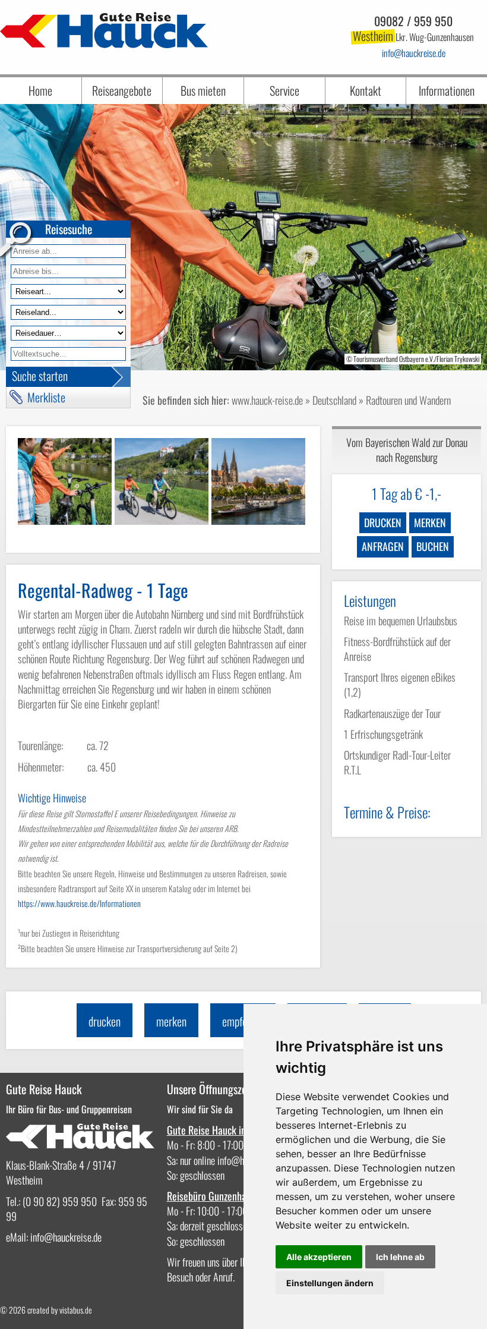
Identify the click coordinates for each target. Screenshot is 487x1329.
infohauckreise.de (413, 53)
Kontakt (365, 90)
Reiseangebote (121, 90)
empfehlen (243, 1021)
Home (40, 90)
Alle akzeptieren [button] (319, 1257)
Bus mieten (203, 90)
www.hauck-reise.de (267, 400)
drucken (382, 522)
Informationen (447, 90)
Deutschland (334, 400)
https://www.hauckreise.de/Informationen (79, 903)
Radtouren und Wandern (408, 400)
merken (430, 522)
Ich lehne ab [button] (400, 1257)
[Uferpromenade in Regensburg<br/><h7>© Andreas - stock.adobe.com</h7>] (258, 481)
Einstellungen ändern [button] (330, 1283)
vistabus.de (75, 1309)
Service (284, 90)
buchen (432, 546)
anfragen (383, 546)
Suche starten (40, 376)
